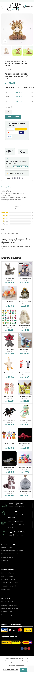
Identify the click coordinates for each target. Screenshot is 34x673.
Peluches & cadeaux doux (10, 608)
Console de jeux (6, 612)
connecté (16, 247)
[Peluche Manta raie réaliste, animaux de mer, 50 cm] (9, 458)
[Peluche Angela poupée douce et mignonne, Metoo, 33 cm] (9, 387)
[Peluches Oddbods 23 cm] (25, 458)
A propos (4, 560)
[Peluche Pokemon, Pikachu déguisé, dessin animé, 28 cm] (25, 387)
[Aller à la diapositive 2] (17, 42)
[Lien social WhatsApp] (22, 178)
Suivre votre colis (7, 576)
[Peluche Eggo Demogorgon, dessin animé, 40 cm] (9, 340)
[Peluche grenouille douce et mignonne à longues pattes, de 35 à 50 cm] (25, 411)
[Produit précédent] (6, 70)
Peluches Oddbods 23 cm (25, 468)
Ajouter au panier (13, 117)
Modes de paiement (8, 580)
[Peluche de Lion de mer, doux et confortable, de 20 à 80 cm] (25, 482)
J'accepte (25, 669)
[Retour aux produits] (8, 70)
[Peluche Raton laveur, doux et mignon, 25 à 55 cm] (9, 482)
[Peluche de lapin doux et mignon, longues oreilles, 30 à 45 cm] (25, 316)
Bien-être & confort (8, 602)
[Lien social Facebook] (12, 178)
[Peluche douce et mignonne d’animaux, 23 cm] (25, 364)
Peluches (20, 173)
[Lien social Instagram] (25, 648)
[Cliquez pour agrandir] (5, 41)
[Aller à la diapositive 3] (19, 42)
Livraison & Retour (7, 573)
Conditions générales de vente (12, 551)
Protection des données (9, 554)
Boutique (14, 61)
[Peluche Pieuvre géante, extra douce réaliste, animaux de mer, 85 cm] (25, 435)
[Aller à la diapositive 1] (16, 42)
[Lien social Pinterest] (20, 178)
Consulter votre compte (9, 583)
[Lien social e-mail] (17, 178)
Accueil (7, 61)
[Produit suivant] (10, 70)
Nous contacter (6, 547)
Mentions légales (7, 557)
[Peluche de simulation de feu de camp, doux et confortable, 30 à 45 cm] (9, 293)
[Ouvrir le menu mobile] (3, 7)
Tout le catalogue (7, 615)
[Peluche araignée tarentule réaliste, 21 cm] (9, 411)
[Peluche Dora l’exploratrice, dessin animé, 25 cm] (9, 435)
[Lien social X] (15, 178)
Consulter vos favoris (8, 586)
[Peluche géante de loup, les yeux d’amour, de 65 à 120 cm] (25, 269)
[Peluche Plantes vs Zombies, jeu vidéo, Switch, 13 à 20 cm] (9, 316)
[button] (3, 29)
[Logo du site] (14, 7)
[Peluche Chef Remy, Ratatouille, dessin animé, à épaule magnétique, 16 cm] (25, 340)
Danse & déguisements (9, 605)
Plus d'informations (10, 669)
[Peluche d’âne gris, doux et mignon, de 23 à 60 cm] (9, 269)
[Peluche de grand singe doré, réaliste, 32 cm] (25, 293)
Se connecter (6, 589)
